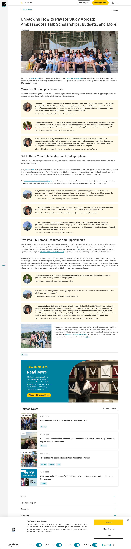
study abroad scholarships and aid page (37, 181)
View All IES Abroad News (39, 395)
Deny (109, 535)
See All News (27, 9)
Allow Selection (108, 529)
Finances (24, 355)
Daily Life (43, 464)
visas (78, 249)
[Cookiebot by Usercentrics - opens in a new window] (13, 545)
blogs (88, 337)
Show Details (106, 545)
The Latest (25, 515)
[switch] (59, 545)
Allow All (109, 522)
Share (115, 10)
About (23, 496)
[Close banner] (128, 520)
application (30, 169)
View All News (111, 409)
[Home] (4, 4)
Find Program (84, 3)
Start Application (100, 3)
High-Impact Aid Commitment (77, 334)
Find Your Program (28, 503)
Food (58, 464)
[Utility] (113, 3)
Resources (25, 509)
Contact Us (28, 3)
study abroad (35, 78)
